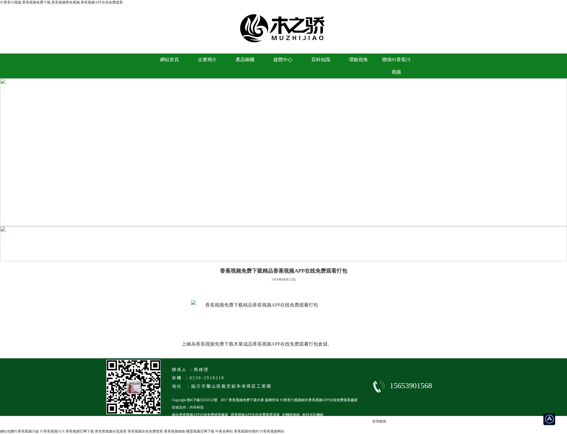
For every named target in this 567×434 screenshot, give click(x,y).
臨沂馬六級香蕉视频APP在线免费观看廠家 (205, 422)
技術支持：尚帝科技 (188, 407)
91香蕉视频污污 (52, 431)
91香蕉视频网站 (272, 431)
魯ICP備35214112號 (202, 400)
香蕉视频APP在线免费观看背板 (255, 415)
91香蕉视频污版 (26, 431)
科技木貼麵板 (313, 415)
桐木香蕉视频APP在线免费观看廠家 (200, 415)
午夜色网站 (224, 431)
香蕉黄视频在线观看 (111, 431)
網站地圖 (7, 431)
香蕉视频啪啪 (174, 431)
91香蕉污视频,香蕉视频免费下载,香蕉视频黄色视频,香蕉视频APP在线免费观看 (61, 2)
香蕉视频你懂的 (246, 431)
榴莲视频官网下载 (200, 431)
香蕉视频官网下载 (80, 431)
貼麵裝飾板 (291, 415)
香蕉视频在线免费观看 (145, 431)
